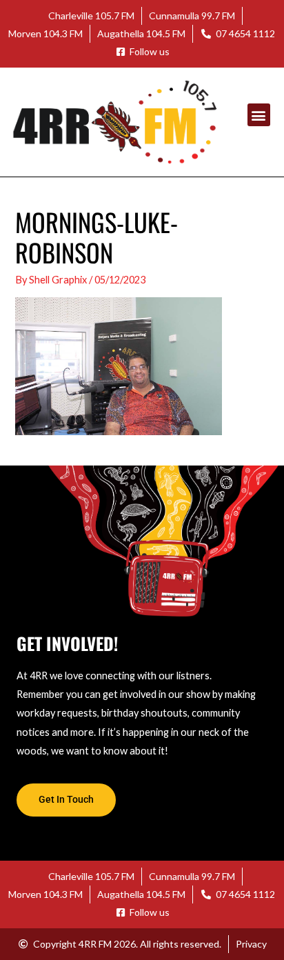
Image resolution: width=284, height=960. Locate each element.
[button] (258, 114)
